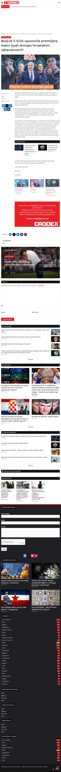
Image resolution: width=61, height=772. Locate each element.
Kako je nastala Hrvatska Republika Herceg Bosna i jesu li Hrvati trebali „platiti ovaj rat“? (31, 6)
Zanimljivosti (5, 627)
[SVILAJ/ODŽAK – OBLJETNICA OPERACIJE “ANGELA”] (46, 597)
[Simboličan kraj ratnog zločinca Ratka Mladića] (42, 148)
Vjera (3, 665)
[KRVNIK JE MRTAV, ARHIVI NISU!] (46, 407)
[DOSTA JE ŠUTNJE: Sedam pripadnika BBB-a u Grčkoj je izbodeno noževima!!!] (46, 571)
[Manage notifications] (57, 768)
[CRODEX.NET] (11, 2)
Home (3, 33)
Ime (2, 305)
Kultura (4, 660)
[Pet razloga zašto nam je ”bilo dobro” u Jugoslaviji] (15, 597)
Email (3, 520)
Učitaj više (30, 359)
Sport (3, 668)
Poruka (4, 527)
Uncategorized (6, 658)
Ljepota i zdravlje (6, 629)
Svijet (3, 648)
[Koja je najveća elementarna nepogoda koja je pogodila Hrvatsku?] (55, 339)
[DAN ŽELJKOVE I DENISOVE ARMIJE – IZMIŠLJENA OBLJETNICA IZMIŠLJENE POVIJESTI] (7, 485)
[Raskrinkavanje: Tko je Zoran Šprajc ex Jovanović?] (55, 346)
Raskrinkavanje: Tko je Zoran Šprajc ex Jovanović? (16, 344)
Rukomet (4, 684)
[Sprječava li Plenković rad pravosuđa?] (37, 183)
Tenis (3, 673)
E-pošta (3, 312)
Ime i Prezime (6, 514)
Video (3, 622)
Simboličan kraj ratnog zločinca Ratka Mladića (52, 147)
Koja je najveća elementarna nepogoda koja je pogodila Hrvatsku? (20, 337)
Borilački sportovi (6, 676)
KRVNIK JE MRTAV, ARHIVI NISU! (45, 417)
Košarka (4, 678)
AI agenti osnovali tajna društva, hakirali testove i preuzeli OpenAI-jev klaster (30, 149)
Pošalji (4, 549)
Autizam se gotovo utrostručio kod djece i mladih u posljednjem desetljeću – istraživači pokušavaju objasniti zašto (38, 494)
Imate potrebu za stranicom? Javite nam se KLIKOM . (35, 766)
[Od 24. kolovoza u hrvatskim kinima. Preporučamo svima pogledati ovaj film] (52, 183)
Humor (4, 632)
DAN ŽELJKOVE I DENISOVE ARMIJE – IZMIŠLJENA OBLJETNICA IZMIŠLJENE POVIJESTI (7, 493)
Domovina (4, 645)
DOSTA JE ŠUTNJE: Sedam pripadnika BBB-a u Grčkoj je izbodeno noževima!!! (44, 583)
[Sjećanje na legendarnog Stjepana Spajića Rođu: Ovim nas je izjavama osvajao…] (55, 459)
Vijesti (3, 642)
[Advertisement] (30, 20)
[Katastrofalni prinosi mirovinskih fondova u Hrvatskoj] (15, 571)
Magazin (4, 624)
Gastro (4, 635)
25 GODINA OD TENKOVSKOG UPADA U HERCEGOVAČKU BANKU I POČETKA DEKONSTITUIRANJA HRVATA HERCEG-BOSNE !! (22, 494)
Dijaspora (4, 653)
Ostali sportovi (6, 681)
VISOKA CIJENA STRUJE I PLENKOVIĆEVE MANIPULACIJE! (21, 189)
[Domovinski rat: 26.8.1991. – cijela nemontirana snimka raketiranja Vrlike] (55, 452)
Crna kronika (5, 650)
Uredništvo (7, 241)
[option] (30, 262)
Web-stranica (35, 312)
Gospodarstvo (5, 655)
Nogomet (4, 671)
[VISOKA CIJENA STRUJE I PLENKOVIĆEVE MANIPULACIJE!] (22, 183)
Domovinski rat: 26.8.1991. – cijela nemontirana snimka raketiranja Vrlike (22, 450)
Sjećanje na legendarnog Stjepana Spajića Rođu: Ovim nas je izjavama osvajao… (24, 457)
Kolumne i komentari (7, 637)
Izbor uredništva (10, 33)
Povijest (4, 663)
